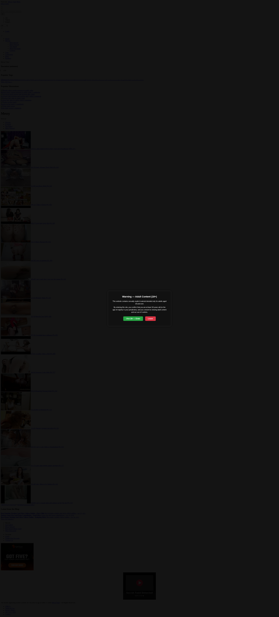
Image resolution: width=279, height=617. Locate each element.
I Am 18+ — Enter (133, 319)
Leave (150, 319)
